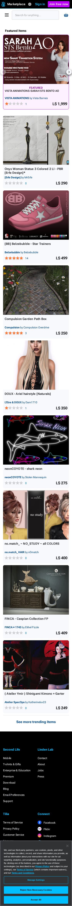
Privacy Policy (11, 828)
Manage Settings (36, 880)
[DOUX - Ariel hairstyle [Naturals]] (36, 365)
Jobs (41, 770)
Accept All (36, 900)
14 (26, 258)
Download (9, 782)
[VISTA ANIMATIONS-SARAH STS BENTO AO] (36, 59)
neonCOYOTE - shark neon (23, 469)
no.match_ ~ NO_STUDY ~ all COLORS (32, 543)
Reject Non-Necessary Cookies (36, 890)
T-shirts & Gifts (12, 764)
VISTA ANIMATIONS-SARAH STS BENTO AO (32, 90)
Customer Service (13, 834)
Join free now (59, 4)
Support (8, 801)
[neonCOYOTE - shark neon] (36, 440)
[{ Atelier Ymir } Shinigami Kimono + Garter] (36, 665)
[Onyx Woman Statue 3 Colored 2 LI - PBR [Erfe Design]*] (36, 140)
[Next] (69, 72)
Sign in (40, 4)
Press (41, 776)
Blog (6, 788)
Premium (8, 776)
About (41, 764)
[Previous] (3, 72)
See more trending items (36, 722)
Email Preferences (14, 794)
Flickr (46, 829)
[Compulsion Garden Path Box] (36, 290)
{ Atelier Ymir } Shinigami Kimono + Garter (34, 693)
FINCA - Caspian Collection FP (26, 619)
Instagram (49, 835)
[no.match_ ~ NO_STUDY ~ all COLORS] (36, 515)
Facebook (49, 822)
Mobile (7, 758)
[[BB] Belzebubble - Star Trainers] (36, 215)
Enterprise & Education (17, 770)
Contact (42, 758)
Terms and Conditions (23, 873)
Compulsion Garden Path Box (25, 319)
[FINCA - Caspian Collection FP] (36, 589)
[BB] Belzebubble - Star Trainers (28, 244)
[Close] (67, 846)
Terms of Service (13, 822)
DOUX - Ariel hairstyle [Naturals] (28, 394)
